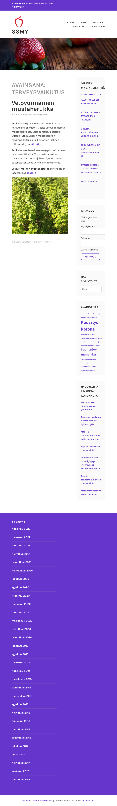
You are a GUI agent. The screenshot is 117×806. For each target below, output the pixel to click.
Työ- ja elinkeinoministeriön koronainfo (91, 480)
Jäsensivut (78, 26)
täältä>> (35, 144)
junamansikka (92, 317)
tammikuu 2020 (22, 637)
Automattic (88, 800)
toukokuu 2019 (21, 662)
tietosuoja (84, 363)
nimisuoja (96, 342)
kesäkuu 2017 (20, 771)
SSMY (20, 31)
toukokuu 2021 (21, 537)
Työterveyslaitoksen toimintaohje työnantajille (91, 421)
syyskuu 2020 (20, 587)
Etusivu (71, 22)
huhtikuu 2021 (21, 545)
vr (95, 366)
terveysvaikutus (45, 242)
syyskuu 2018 (20, 704)
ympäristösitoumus (88, 370)
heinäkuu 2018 (21, 712)
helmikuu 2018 (21, 729)
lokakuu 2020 (20, 578)
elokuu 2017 (19, 754)
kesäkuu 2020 (21, 595)
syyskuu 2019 (20, 654)
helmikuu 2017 (21, 779)
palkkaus (84, 346)
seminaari (91, 346)
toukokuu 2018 (21, 721)
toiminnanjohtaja (87, 366)
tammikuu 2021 (21, 562)
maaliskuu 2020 (22, 620)
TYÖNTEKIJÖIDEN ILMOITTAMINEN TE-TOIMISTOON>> (91, 169)
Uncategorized (40, 114)
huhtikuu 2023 (21, 528)
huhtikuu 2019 (21, 670)
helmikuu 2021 (21, 553)
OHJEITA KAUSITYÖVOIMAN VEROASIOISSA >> (90, 132)
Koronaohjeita (97, 26)
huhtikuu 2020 (21, 612)
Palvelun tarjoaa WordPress (37, 800)
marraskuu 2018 (22, 696)
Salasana (85, 238)
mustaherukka (30, 242)
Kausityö (89, 322)
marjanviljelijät (86, 338)
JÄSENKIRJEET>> (89, 181)
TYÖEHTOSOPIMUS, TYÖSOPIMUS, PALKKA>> (91, 116)
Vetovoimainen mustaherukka (33, 105)
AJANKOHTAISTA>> (91, 94)
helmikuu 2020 (21, 629)
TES (94, 359)
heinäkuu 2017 (21, 762)
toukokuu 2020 (21, 604)
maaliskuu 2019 (22, 679)
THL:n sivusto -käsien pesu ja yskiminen (89, 406)
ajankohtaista (86, 314)
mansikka (91, 335)
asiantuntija (96, 314)
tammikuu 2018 (21, 737)
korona (88, 329)
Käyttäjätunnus (89, 226)
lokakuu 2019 (20, 645)
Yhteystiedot (98, 22)
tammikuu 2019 (21, 687)
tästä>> (31, 172)
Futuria (83, 317)
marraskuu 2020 (22, 570)
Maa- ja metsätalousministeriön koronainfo (91, 435)
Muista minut (90, 249)
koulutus (84, 335)
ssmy (98, 346)
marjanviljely (97, 338)
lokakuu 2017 (20, 746)
